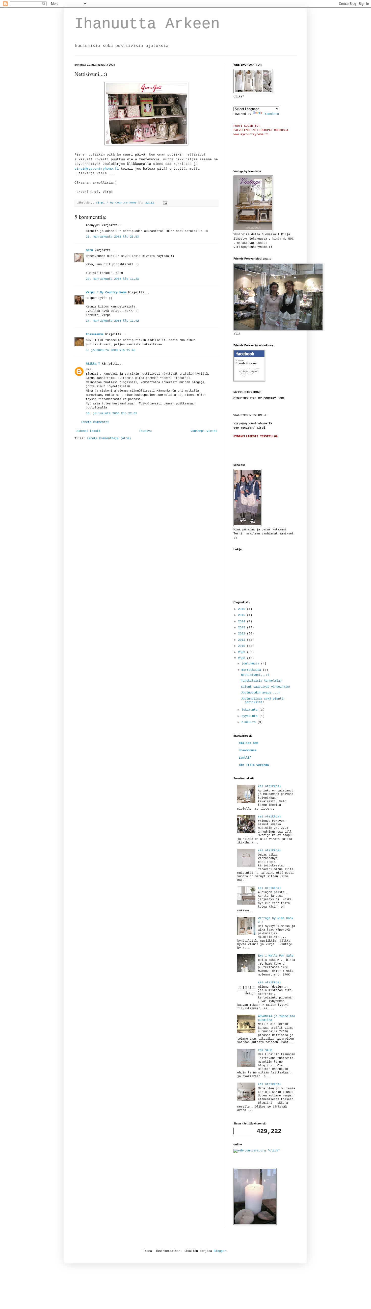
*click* (273, 1150)
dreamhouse (247, 750)
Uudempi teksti (88, 431)
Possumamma (94, 334)
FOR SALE (265, 1050)
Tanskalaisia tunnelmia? (261, 681)
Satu (89, 250)
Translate (271, 114)
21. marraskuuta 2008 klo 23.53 (112, 237)
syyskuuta (250, 716)
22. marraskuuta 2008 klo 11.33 (112, 279)
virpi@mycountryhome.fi (96, 169)
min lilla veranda (254, 765)
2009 (242, 652)
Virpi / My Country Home (106, 292)
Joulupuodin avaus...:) (260, 693)
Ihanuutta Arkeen (147, 24)
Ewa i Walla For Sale (275, 956)
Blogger (220, 1251)
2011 (242, 640)
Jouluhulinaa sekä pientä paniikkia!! (262, 700)
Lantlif (245, 758)
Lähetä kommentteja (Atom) (109, 438)
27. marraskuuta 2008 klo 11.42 (112, 321)
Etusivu (145, 431)
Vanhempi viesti (204, 431)
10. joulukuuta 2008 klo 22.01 (111, 413)
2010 (242, 646)
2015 (242, 615)
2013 (242, 627)
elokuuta (249, 722)
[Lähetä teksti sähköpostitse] (165, 202)
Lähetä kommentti (95, 422)
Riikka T (93, 364)
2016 (242, 609)
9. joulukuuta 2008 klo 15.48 (110, 350)
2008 (242, 658)
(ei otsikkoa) (269, 786)
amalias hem (248, 743)
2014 (242, 621)
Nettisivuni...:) (255, 675)
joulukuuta (251, 663)
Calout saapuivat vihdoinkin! (265, 687)
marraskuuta (252, 670)
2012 (242, 633)
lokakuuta (250, 710)
